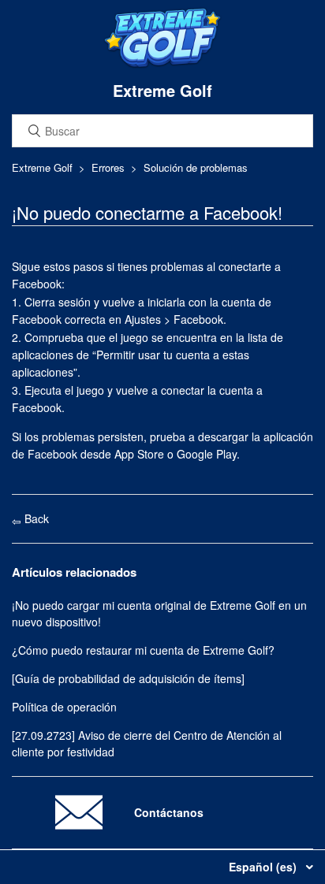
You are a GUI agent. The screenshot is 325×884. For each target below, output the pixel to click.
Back (35, 518)
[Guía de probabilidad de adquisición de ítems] (128, 678)
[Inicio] (162, 64)
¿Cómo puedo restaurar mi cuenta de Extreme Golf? (143, 650)
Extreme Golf (42, 167)
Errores (108, 167)
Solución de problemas (196, 167)
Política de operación (64, 707)
